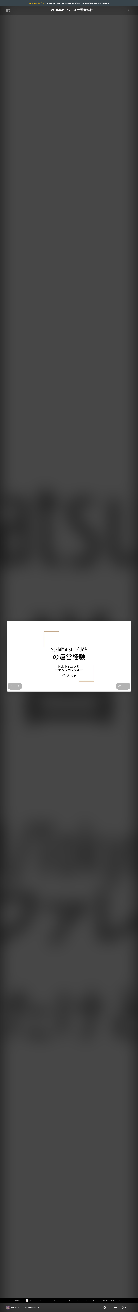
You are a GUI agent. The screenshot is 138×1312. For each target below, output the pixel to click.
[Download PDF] (131, 1307)
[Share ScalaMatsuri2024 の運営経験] (115, 1307)
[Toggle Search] (128, 10)
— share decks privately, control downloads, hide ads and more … (69, 2)
